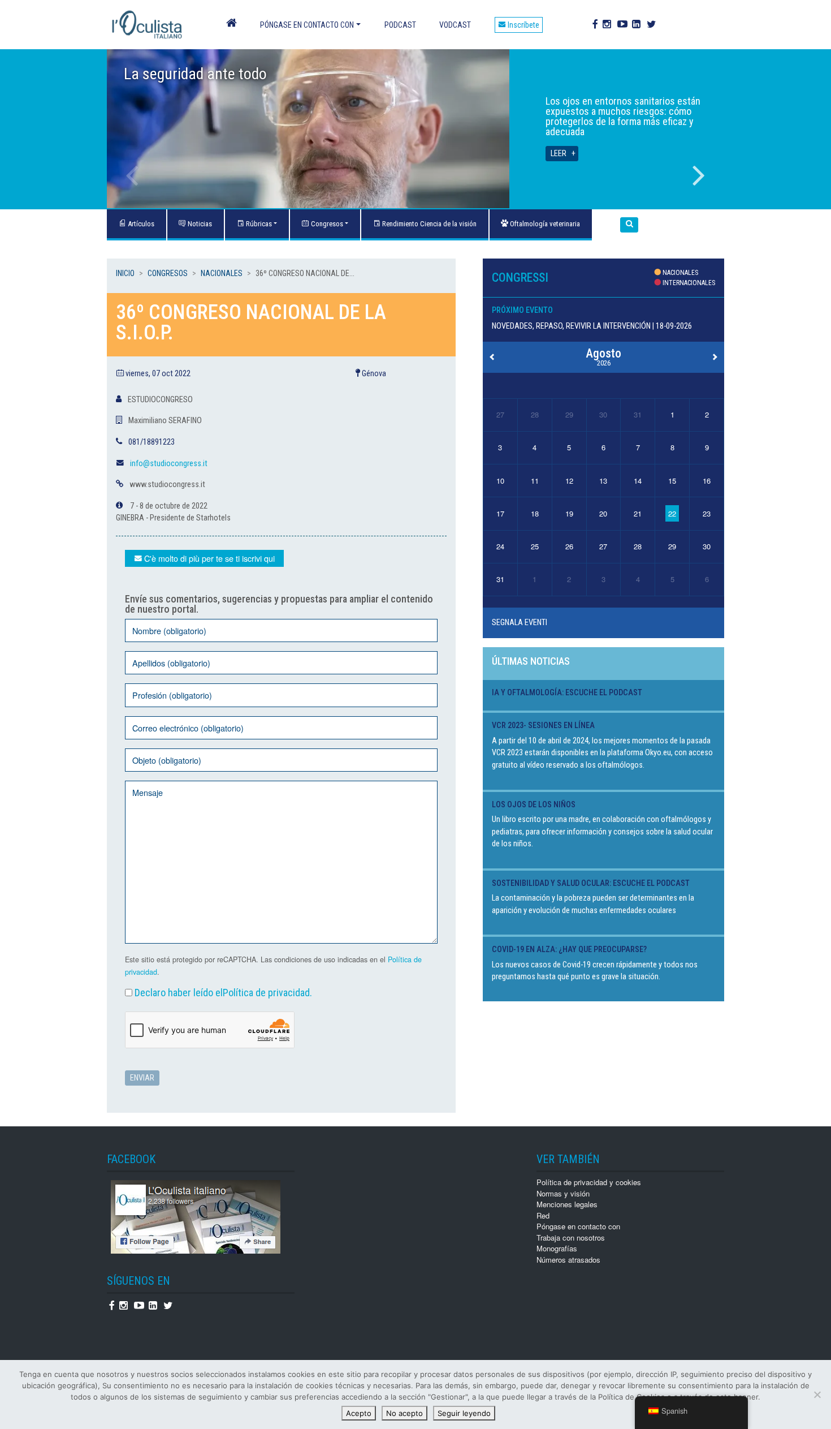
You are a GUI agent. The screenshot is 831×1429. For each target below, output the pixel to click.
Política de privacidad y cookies (588, 1182)
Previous (132, 175)
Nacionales (222, 273)
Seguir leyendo (464, 1413)
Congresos (326, 223)
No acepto (404, 1413)
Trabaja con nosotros (570, 1237)
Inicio (125, 273)
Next (699, 175)
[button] (629, 225)
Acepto (358, 1413)
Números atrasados (568, 1259)
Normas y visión (563, 1193)
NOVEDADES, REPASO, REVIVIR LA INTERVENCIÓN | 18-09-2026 (592, 326)
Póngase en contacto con (307, 24)
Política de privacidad (266, 992)
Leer (558, 153)
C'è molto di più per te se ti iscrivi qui (208, 558)
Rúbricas (258, 223)
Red (542, 1215)
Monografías (556, 1248)
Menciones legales (567, 1204)
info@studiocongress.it (168, 463)
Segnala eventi (519, 622)
